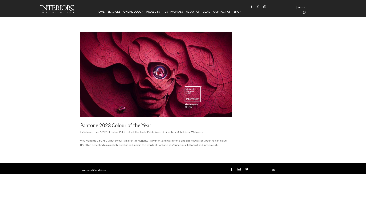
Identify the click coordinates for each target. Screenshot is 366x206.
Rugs (157, 132)
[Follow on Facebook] (251, 6)
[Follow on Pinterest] (258, 6)
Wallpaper (197, 132)
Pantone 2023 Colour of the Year (115, 125)
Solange (88, 132)
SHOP (237, 11)
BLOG (206, 11)
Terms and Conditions (93, 170)
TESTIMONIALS (173, 11)
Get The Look (137, 132)
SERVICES (114, 11)
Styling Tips (169, 132)
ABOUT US (193, 11)
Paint (150, 132)
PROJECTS (153, 11)
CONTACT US (222, 11)
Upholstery (183, 132)
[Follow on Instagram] (264, 6)
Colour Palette (119, 132)
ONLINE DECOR (133, 11)
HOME (101, 11)
